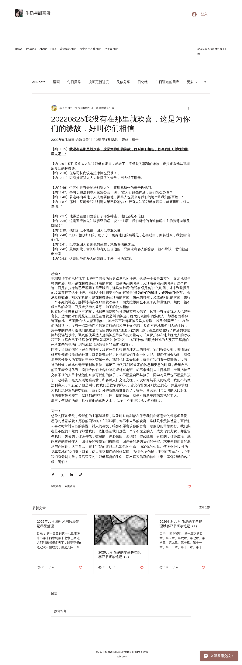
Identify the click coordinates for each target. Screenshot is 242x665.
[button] (205, 82)
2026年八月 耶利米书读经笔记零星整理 (58, 524)
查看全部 (204, 507)
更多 (190, 82)
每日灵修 (74, 82)
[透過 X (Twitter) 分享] (62, 474)
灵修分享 (123, 82)
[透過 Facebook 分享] (53, 474)
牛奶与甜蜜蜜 (38, 13)
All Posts (38, 82)
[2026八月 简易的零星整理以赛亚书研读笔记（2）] (121, 530)
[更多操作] (188, 108)
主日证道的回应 (167, 82)
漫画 (56, 82)
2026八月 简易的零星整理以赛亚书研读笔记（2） (119, 555)
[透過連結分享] (80, 474)
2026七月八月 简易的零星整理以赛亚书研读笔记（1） (181, 524)
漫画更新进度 (98, 82)
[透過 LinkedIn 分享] (71, 474)
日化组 (143, 82)
